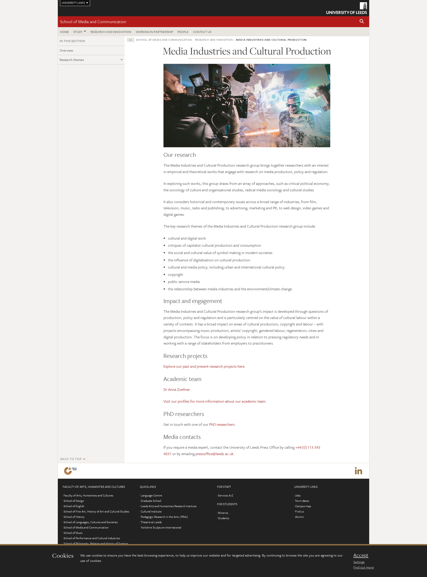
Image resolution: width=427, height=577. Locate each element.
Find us (299, 511)
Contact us (202, 31)
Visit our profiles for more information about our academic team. (215, 401)
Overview (66, 50)
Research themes (72, 59)
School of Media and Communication (93, 21)
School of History (74, 516)
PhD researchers (222, 424)
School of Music (73, 533)
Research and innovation (111, 31)
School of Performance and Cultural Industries (92, 538)
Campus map (303, 506)
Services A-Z (225, 495)
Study (78, 31)
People (183, 31)
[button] (362, 21)
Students (223, 518)
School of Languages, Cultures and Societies (91, 522)
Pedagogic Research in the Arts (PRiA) (164, 516)
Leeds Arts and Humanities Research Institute (169, 506)
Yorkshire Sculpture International (161, 527)
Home (64, 31)
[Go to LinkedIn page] (358, 470)
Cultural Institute (151, 511)
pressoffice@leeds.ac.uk (214, 453)
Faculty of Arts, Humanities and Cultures (88, 495)
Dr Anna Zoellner (176, 389)
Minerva (223, 512)
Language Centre (151, 495)
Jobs (297, 495)
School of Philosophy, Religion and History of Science (96, 543)
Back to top (70, 458)
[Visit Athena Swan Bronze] (71, 471)
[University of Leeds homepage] (346, 8)
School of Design (74, 500)
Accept (360, 555)
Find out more (363, 567)
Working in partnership (154, 31)
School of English (74, 506)
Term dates (302, 500)
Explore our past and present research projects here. (204, 366)
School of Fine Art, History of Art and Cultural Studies (96, 511)
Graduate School (151, 500)
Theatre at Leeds (151, 522)
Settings (359, 561)
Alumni (299, 516)
